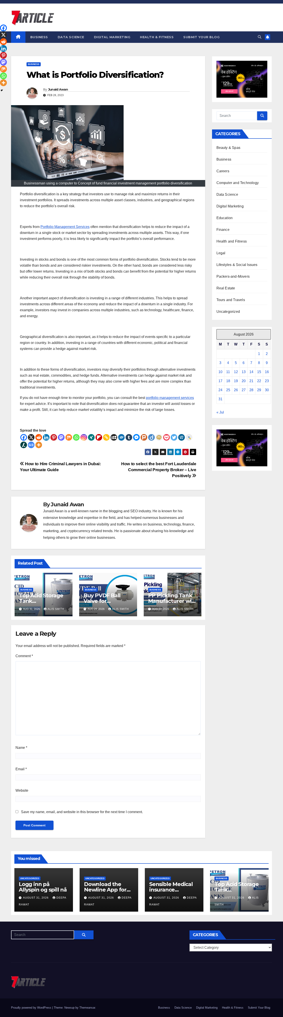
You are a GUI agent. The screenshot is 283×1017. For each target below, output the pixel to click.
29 (259, 390)
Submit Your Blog (201, 37)
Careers (222, 171)
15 (259, 372)
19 (236, 381)
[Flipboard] (99, 437)
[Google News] (31, 445)
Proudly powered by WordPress (31, 1007)
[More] (38, 445)
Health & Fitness (157, 37)
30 (267, 390)
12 (236, 372)
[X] (31, 437)
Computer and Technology (237, 183)
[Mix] (68, 437)
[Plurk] (144, 437)
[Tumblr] (129, 437)
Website (21, 790)
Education (224, 218)
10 (220, 372)
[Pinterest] (53, 437)
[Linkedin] (46, 437)
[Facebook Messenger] (136, 437)
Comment (24, 656)
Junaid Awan (58, 89)
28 (251, 390)
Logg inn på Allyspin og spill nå (43, 887)
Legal (221, 253)
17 (220, 381)
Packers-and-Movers (233, 276)
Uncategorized (228, 311)
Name (21, 747)
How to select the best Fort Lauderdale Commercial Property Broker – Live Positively (158, 469)
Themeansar (87, 1007)
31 (220, 399)
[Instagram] (83, 437)
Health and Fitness (231, 241)
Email (21, 769)
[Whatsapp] (76, 437)
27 (244, 390)
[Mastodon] (61, 437)
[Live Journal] (189, 437)
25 (228, 390)
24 (220, 390)
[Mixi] (159, 437)
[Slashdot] (23, 445)
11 (228, 372)
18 (228, 381)
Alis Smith (56, 609)
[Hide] (2, 90)
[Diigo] (151, 437)
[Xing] (91, 437)
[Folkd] (121, 437)
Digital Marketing (112, 37)
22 (259, 381)
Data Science (71, 37)
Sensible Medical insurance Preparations (171, 889)
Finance (222, 229)
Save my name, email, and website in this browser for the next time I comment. (82, 812)
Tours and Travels (230, 300)
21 (251, 381)
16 (267, 372)
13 (244, 372)
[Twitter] (174, 437)
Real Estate (225, 288)
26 (236, 390)
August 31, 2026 (36, 897)
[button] (259, 37)
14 (251, 372)
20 (244, 381)
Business (39, 37)
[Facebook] (23, 437)
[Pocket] (166, 437)
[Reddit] (38, 437)
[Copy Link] (106, 437)
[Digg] (181, 437)
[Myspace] (114, 437)
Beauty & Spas (228, 148)
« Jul (220, 412)
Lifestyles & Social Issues (237, 265)
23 (267, 381)
